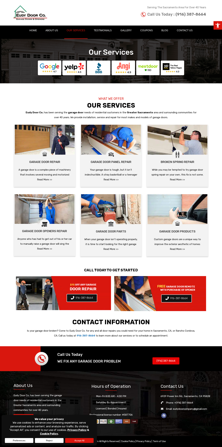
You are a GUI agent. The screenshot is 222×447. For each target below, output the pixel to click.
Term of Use (159, 441)
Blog (164, 30)
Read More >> (44, 179)
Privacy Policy (143, 441)
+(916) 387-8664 (183, 402)
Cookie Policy (128, 441)
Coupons (146, 30)
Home (33, 30)
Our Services (76, 30)
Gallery (126, 30)
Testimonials (103, 30)
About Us (52, 30)
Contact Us (185, 30)
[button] (218, 25)
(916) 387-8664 (191, 14)
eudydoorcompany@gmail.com (190, 408)
